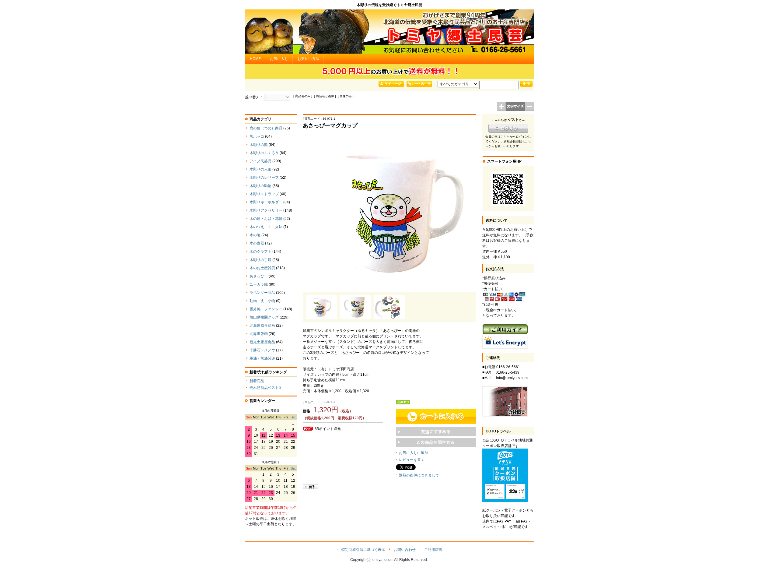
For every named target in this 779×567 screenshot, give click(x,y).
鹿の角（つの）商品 (266, 128)
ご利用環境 (433, 550)
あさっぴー (259, 276)
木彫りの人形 (260, 169)
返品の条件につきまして (419, 475)
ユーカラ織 (259, 284)
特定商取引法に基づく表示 (363, 550)
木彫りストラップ (264, 194)
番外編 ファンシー (266, 309)
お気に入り (279, 59)
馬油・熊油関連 (262, 358)
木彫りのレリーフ (264, 177)
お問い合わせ (405, 550)
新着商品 (257, 381)
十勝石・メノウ (262, 350)
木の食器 (257, 243)
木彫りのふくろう (264, 153)
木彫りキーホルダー (266, 202)
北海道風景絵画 (262, 325)
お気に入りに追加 (413, 453)
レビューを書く (411, 460)
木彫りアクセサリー (266, 210)
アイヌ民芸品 (260, 161)
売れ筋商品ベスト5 (265, 388)
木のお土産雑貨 (262, 268)
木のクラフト (260, 251)
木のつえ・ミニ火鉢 (266, 227)
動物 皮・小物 (262, 301)
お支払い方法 (308, 59)
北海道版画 (259, 334)
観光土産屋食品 (262, 342)
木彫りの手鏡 (260, 260)
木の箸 (255, 235)
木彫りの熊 (259, 145)
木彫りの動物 (260, 186)
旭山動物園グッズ (264, 317)
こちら (505, 136)
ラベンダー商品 (262, 293)
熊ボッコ (257, 136)
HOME (255, 59)
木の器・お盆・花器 (266, 219)
